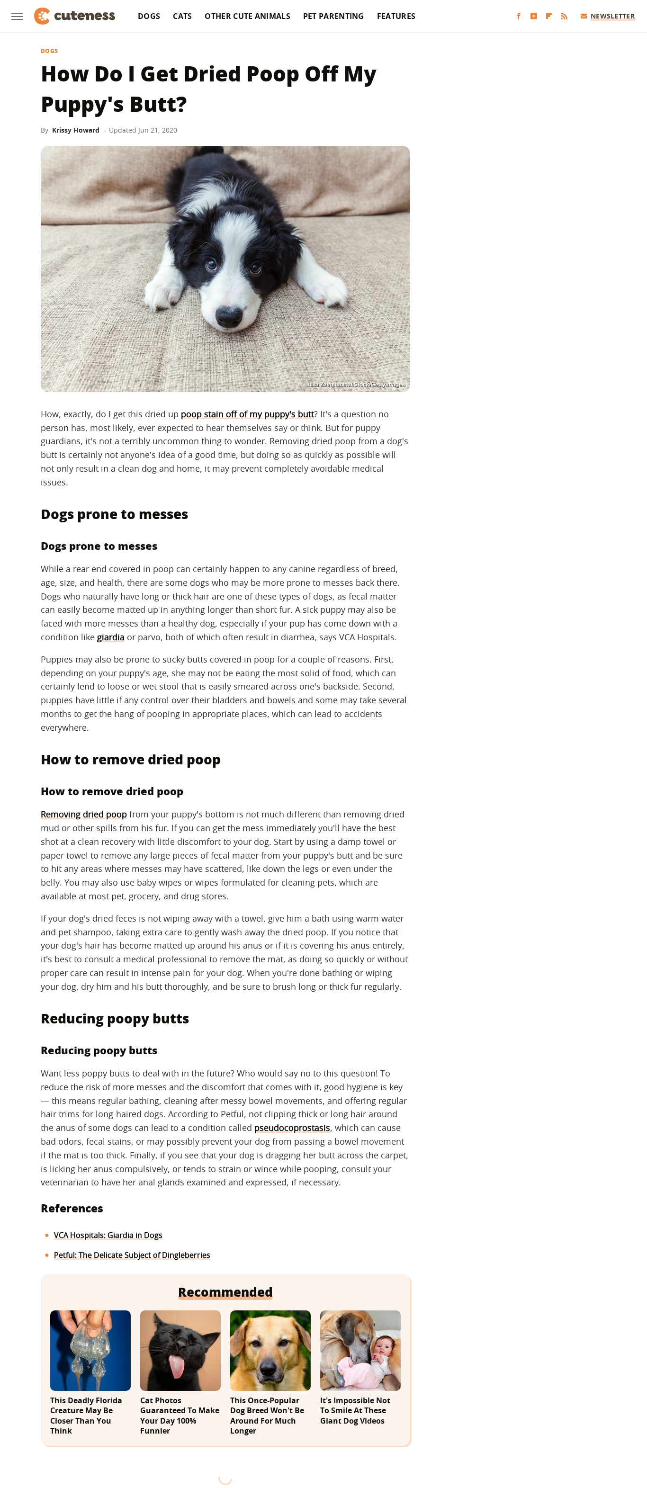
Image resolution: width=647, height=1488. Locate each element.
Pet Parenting (333, 16)
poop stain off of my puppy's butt (247, 414)
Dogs (149, 16)
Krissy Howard (75, 129)
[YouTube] (534, 16)
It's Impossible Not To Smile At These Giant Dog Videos (355, 1411)
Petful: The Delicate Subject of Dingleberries (132, 1255)
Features (396, 16)
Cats (182, 16)
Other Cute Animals (247, 16)
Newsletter (613, 15)
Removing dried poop (84, 814)
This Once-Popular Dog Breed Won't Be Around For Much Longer (267, 1416)
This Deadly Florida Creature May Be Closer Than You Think (86, 1416)
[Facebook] (518, 16)
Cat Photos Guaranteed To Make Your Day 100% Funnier (179, 1416)
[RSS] (564, 16)
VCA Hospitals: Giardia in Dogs (108, 1235)
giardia (111, 637)
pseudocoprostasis (292, 1127)
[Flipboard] (549, 16)
